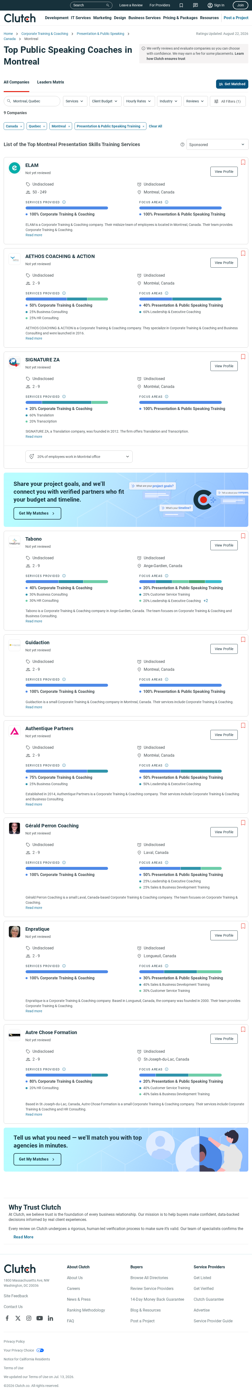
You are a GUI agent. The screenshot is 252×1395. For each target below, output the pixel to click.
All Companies (16, 82)
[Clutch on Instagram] (28, 1318)
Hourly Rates (136, 101)
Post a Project (236, 17)
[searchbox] (32, 101)
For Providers (160, 5)
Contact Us (13, 1306)
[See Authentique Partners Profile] (14, 731)
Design (120, 17)
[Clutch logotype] (20, 18)
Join (240, 5)
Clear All (155, 126)
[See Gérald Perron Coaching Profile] (14, 828)
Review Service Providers (151, 1288)
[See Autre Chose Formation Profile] (14, 1035)
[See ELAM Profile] (14, 168)
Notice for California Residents (27, 1359)
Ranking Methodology (86, 1310)
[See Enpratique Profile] (14, 932)
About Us (75, 1277)
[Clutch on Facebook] (7, 1318)
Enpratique (37, 929)
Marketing (102, 17)
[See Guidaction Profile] (14, 645)
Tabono (33, 539)
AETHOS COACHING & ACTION (60, 256)
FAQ (70, 1321)
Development (56, 17)
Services (72, 101)
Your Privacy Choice (19, 1350)
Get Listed (202, 1277)
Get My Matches (33, 513)
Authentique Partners (49, 728)
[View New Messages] (195, 5)
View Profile (224, 172)
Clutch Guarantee (209, 1299)
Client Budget (102, 101)
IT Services (81, 17)
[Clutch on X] (18, 1318)
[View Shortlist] (181, 5)
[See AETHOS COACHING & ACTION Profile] (14, 259)
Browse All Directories (149, 1277)
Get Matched (235, 84)
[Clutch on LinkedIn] (50, 1318)
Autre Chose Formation (51, 1032)
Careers (73, 1288)
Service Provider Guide (213, 1321)
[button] (75, 101)
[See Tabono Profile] (14, 541)
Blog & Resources (145, 1310)
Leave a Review (131, 5)
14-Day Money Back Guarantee (157, 1299)
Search (78, 5)
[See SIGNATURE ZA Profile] (14, 362)
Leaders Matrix (50, 82)
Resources (209, 17)
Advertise (202, 1310)
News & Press (79, 1299)
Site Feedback (16, 1296)
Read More (23, 1237)
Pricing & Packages (180, 17)
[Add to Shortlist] (243, 162)
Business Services (144, 17)
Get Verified (204, 1288)
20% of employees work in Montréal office (68, 457)
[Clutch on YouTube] (39, 1318)
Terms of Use (13, 1368)
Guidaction (37, 642)
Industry (166, 101)
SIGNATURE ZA (42, 360)
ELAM (32, 165)
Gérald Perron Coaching (52, 826)
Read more (34, 235)
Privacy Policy (14, 1341)
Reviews (192, 101)
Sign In (219, 5)
